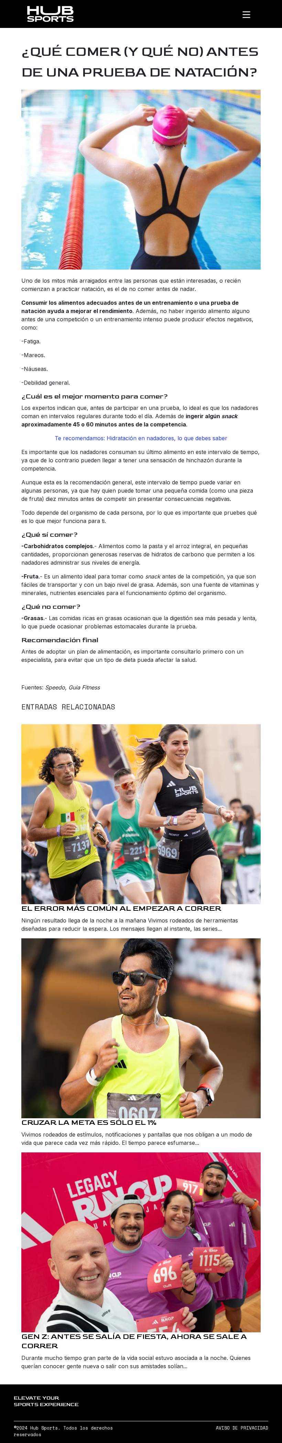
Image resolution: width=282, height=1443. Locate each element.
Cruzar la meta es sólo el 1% (88, 1122)
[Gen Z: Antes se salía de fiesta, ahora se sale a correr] (141, 1242)
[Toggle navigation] (252, 14)
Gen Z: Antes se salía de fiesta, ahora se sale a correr (134, 1341)
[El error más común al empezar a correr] (141, 814)
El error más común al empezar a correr (121, 908)
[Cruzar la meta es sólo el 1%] (141, 1028)
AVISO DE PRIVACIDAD (242, 1428)
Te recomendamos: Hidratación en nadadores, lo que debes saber (141, 438)
